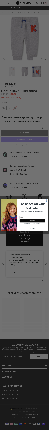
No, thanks (32, 228)
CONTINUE (32, 221)
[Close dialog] (46, 200)
